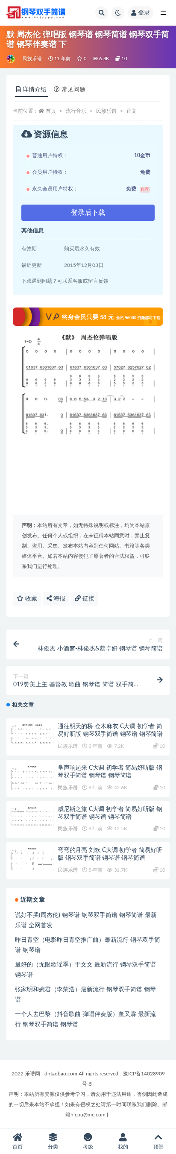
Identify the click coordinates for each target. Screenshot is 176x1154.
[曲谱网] (11, 59)
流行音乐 (76, 111)
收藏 (30, 599)
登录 (144, 13)
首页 (51, 111)
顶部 (158, 1146)
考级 (88, 1146)
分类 (53, 1146)
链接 (87, 599)
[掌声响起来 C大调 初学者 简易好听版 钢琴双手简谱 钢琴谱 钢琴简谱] (32, 778)
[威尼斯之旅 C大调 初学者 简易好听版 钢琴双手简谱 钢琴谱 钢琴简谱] (32, 816)
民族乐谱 (32, 58)
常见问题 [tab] (73, 90)
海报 (58, 599)
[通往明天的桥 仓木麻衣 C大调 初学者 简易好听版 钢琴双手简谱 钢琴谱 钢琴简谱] (32, 734)
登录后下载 (88, 212)
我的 (123, 1146)
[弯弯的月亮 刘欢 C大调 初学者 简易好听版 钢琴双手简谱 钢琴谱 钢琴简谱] (32, 859)
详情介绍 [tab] (35, 90)
